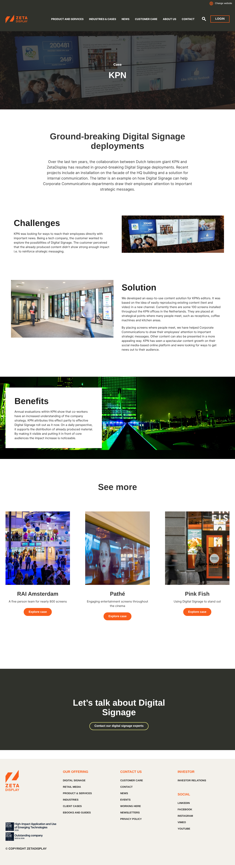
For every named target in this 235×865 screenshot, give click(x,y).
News (125, 19)
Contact (188, 19)
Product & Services (77, 793)
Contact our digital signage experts (119, 726)
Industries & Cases (102, 19)
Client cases (72, 806)
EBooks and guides (77, 812)
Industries (71, 799)
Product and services (67, 19)
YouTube (184, 828)
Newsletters (130, 812)
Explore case (38, 612)
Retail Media (72, 786)
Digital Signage (74, 780)
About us (169, 19)
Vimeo (182, 822)
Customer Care (146, 19)
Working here (130, 806)
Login (220, 18)
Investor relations (192, 780)
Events (125, 799)
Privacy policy (131, 818)
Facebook (185, 809)
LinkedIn (184, 802)
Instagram (185, 815)
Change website (223, 3)
